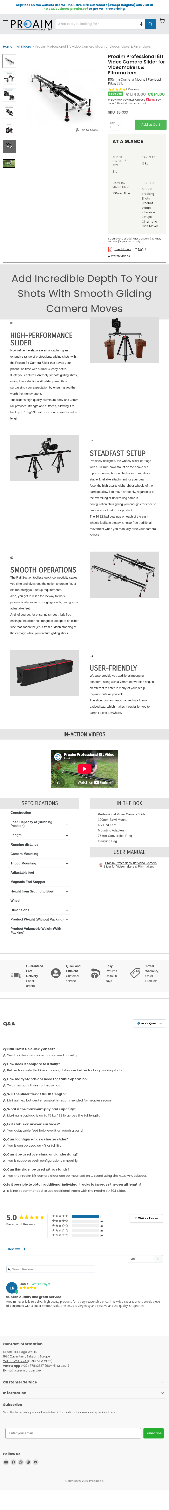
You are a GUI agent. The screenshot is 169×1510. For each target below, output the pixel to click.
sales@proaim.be (22, 1370)
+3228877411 (15, 1361)
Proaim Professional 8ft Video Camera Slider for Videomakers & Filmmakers (130, 864)
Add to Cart (150, 124)
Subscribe (154, 1433)
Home (7, 46)
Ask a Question (151, 1023)
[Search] (150, 24)
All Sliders (24, 46)
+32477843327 (23, 1366)
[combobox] (100, 24)
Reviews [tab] (14, 1249)
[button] (141, 24)
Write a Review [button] (148, 1218)
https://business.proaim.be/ (65, 9)
